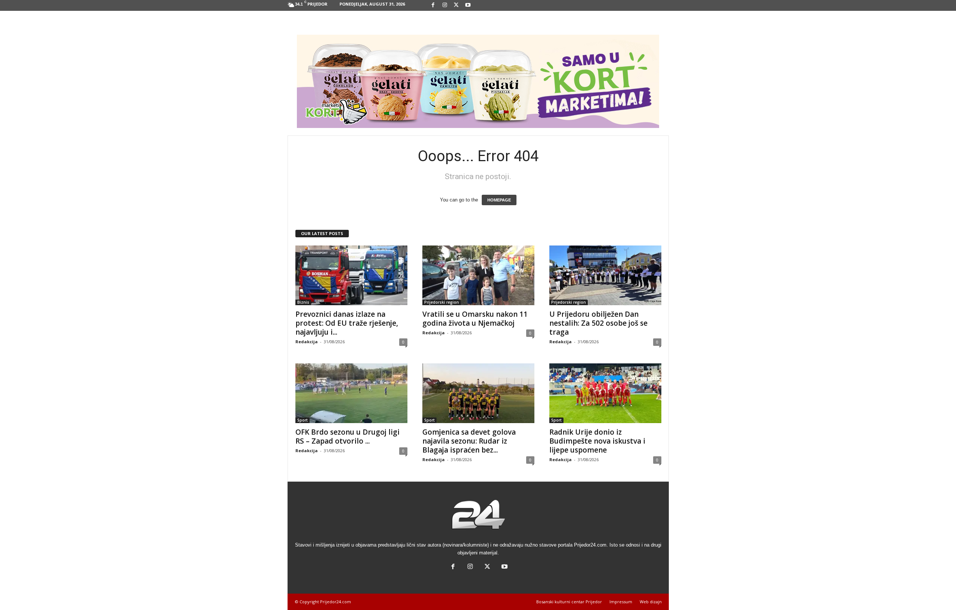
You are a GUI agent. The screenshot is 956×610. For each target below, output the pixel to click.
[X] (456, 5)
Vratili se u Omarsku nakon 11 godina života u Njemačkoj (475, 318)
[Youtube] (467, 5)
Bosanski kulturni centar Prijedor (569, 601)
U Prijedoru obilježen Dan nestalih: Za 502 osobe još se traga (598, 323)
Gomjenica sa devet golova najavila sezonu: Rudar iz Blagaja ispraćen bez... (469, 441)
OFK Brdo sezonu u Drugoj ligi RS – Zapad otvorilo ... (347, 436)
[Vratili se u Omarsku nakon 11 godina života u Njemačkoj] (478, 275)
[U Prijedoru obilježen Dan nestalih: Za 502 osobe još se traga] (605, 275)
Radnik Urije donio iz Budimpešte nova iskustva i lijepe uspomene (597, 441)
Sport (302, 420)
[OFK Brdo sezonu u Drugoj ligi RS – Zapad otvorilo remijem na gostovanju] (351, 393)
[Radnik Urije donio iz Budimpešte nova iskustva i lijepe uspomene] (605, 393)
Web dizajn (651, 601)
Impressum (620, 601)
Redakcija (306, 341)
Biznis (303, 302)
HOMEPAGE (499, 200)
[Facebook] (433, 5)
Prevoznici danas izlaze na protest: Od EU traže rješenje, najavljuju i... (346, 323)
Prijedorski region (441, 302)
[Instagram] (444, 5)
